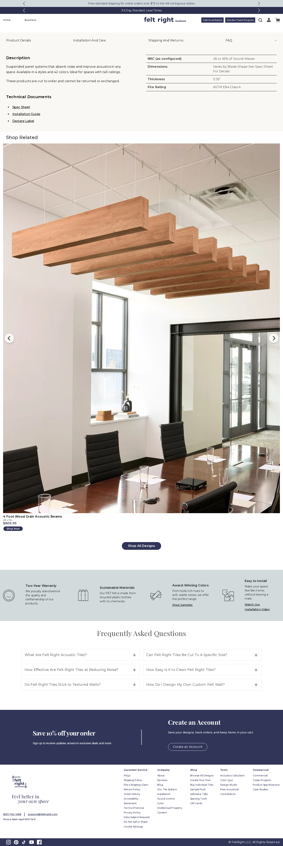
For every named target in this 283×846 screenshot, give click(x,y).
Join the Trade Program (240, 20)
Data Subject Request (137, 817)
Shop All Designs (141, 546)
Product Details (18, 40)
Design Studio (228, 784)
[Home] (126, 20)
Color (160, 803)
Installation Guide (26, 114)
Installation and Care (89, 40)
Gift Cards (196, 803)
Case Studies (260, 789)
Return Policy (132, 789)
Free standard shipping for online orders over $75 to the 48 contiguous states (141, 3)
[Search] (260, 20)
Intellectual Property (169, 807)
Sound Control (166, 798)
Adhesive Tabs (199, 794)
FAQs (127, 775)
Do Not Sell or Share (136, 821)
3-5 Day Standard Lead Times (141, 10)
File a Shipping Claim (136, 784)
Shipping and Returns (165, 40)
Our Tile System (167, 789)
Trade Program (262, 780)
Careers (162, 812)
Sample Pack (198, 789)
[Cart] (277, 20)
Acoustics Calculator (232, 775)
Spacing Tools (198, 798)
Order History (132, 794)
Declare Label (23, 121)
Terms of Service (134, 807)
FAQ (229, 40)
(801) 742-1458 (12, 814)
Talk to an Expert (212, 20)
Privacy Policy (132, 812)
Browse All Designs (202, 775)
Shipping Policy (133, 780)
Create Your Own (200, 780)
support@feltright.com (42, 814)
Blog (160, 784)
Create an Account (188, 747)
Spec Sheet (21, 107)
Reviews (162, 780)
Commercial (260, 775)
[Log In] (269, 20)
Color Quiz (226, 780)
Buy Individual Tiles (201, 784)
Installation (163, 794)
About (161, 775)
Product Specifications (266, 784)
